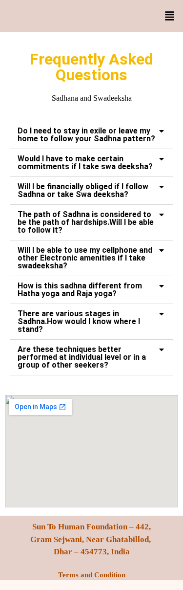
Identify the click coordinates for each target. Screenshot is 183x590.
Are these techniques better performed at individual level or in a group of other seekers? (82, 357)
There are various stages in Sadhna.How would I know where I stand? (79, 321)
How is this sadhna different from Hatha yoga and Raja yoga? (80, 289)
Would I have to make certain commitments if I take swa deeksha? (85, 162)
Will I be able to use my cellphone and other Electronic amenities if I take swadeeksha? (85, 257)
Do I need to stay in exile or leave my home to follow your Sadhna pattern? (86, 134)
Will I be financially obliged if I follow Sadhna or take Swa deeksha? (83, 190)
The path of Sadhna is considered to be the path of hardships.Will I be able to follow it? (86, 222)
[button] (169, 17)
